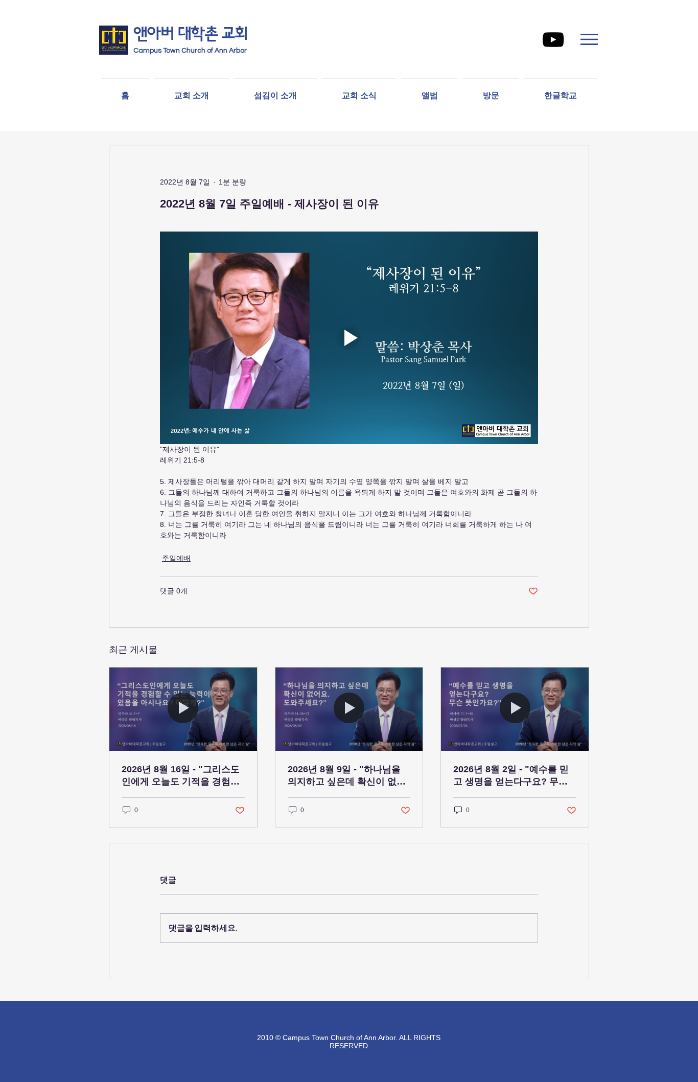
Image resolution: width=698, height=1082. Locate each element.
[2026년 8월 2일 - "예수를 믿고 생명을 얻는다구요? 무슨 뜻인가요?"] (515, 708)
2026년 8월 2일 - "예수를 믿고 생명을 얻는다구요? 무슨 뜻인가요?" (511, 776)
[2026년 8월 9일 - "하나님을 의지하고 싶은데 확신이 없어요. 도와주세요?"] (349, 708)
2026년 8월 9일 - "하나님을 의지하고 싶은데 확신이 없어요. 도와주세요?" (347, 776)
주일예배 (176, 558)
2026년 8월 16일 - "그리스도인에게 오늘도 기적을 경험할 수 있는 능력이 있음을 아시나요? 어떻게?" (182, 776)
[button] (589, 39)
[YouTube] (553, 40)
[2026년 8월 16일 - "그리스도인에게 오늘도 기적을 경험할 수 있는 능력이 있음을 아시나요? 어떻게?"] (183, 708)
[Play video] (349, 338)
